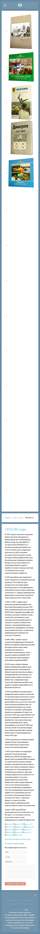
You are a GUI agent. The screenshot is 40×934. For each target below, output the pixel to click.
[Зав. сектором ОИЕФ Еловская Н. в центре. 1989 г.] (9, 827)
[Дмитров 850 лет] (21, 420)
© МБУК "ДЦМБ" (18, 910)
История (27, 839)
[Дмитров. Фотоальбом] (21, 456)
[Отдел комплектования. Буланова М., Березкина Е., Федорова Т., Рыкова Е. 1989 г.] (18, 824)
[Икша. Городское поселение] (21, 173)
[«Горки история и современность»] (21, 490)
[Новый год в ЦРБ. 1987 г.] (27, 832)
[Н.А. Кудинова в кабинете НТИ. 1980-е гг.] (9, 824)
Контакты (23, 904)
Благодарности (11, 900)
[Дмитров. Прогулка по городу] (21, 245)
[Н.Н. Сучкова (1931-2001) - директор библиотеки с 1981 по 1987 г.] (18, 832)
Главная (8, 518)
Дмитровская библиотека (14, 839)
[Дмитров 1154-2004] (21, 137)
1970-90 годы (15, 529)
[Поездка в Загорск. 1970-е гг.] (9, 829)
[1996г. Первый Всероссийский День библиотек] (29, 827)
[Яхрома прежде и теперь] (21, 385)
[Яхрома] (21, 102)
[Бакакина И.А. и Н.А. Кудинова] (9, 832)
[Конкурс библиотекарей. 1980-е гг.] (27, 829)
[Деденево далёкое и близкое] (21, 31)
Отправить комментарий (15, 884)
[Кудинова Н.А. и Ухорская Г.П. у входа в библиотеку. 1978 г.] (18, 829)
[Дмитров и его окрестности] (21, 316)
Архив (31, 904)
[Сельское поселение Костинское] (21, 281)
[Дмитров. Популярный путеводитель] (21, 210)
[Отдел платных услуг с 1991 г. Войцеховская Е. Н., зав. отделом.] (19, 827)
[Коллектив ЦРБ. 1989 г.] (18, 835)
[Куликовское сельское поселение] (21, 67)
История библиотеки (27, 900)
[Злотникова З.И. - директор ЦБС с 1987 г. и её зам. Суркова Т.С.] (9, 835)
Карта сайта (12, 904)
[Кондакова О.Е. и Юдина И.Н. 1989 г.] (28, 824)
